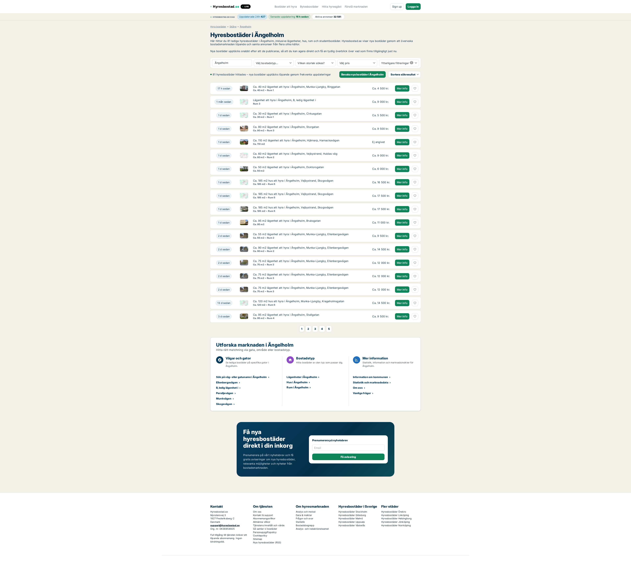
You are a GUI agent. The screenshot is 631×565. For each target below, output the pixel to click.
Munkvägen (223, 398)
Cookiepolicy (260, 535)
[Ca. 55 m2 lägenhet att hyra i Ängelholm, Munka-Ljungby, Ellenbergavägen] (381, 236)
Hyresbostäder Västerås (352, 525)
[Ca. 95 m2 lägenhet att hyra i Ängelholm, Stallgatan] (381, 316)
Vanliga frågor (362, 393)
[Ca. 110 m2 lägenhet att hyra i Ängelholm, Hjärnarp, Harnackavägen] (381, 142)
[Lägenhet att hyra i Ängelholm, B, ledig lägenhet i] (381, 102)
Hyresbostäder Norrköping (396, 525)
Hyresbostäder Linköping (395, 515)
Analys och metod (306, 511)
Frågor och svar (304, 518)
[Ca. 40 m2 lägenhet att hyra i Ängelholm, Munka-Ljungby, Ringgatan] (381, 88)
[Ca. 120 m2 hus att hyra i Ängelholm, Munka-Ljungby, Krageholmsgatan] (381, 303)
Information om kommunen (370, 377)
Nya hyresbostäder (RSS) (267, 542)
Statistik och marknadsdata (370, 382)
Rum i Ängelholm (297, 387)
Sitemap (257, 539)
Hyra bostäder (218, 26)
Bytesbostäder (309, 6)
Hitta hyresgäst (331, 6)
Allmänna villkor (261, 521)
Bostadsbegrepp (305, 525)
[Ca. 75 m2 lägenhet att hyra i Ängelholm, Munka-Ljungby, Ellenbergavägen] (381, 263)
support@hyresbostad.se (225, 525)
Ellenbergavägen (227, 382)
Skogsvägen (224, 404)
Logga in (413, 6)
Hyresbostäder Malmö (351, 518)
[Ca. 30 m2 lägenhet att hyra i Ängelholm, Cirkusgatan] (381, 115)
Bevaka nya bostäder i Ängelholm (362, 74)
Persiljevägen (224, 393)
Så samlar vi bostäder (265, 528)
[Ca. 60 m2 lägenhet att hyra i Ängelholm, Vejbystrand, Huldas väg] (381, 155)
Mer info (402, 88)
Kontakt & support (263, 515)
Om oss (358, 387)
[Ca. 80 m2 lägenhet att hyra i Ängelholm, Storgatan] (381, 129)
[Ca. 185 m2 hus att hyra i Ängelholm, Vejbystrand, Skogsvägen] (381, 182)
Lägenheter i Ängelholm (302, 377)
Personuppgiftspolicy (265, 532)
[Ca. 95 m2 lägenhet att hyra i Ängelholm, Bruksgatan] (381, 222)
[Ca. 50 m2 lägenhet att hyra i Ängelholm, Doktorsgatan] (381, 169)
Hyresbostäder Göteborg (352, 515)
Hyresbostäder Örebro (393, 511)
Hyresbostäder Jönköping (395, 521)
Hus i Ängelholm (297, 382)
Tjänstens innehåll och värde (269, 525)
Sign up (397, 6)
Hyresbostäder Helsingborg (396, 518)
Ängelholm (245, 26)
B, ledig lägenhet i (227, 387)
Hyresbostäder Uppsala (352, 521)
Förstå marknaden (356, 6)
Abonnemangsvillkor (264, 518)
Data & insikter (304, 515)
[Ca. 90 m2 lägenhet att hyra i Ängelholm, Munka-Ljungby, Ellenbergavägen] (381, 249)
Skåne (233, 26)
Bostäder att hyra (286, 6)
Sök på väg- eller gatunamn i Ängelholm (241, 377)
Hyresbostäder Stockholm (353, 511)
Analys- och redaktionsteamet (312, 528)
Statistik (300, 521)
